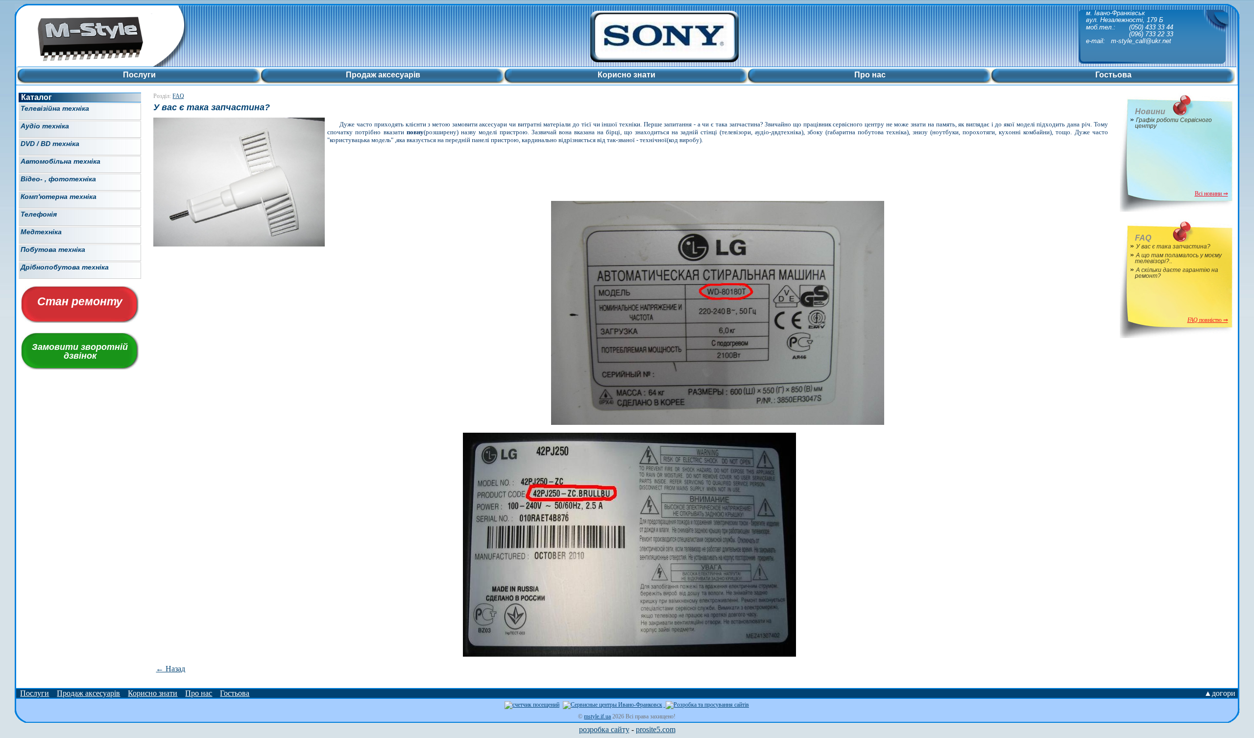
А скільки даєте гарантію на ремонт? (1176, 273)
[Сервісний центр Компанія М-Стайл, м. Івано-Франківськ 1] (135, 64)
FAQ (178, 96)
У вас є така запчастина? (1173, 246)
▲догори (1219, 693)
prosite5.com (655, 729)
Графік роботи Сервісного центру (1173, 123)
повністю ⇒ (1207, 320)
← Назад (170, 668)
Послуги (34, 693)
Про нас (198, 693)
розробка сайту (604, 729)
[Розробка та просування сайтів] (706, 704)
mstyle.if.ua (597, 716)
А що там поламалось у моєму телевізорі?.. (1178, 258)
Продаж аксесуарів (88, 693)
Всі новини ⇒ (1211, 193)
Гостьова (234, 693)
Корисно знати (152, 693)
